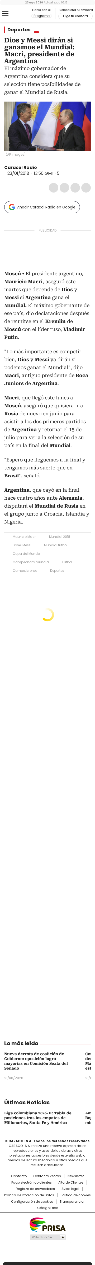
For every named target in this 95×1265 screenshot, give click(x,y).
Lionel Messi (22, 545)
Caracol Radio (17, 14)
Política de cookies (76, 1195)
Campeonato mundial (31, 562)
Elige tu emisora (75, 16)
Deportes (19, 30)
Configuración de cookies (32, 1201)
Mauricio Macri (24, 536)
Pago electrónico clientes (31, 1182)
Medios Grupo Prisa (47, 1237)
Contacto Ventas (47, 1176)
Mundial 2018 (59, 536)
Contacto (19, 1176)
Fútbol (67, 562)
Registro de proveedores (35, 1189)
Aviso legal (70, 1189)
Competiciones (25, 570)
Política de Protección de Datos (29, 1195)
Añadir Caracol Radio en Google (46, 207)
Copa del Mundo (26, 553)
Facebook (53, 188)
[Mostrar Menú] (5, 13)
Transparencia (72, 1201)
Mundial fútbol (55, 545)
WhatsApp (86, 188)
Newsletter (76, 1176)
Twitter (64, 188)
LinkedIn (75, 188)
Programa (42, 16)
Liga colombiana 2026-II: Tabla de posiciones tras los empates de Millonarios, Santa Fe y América (38, 1118)
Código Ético (47, 1208)
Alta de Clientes (70, 1182)
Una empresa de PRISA (47, 1224)
